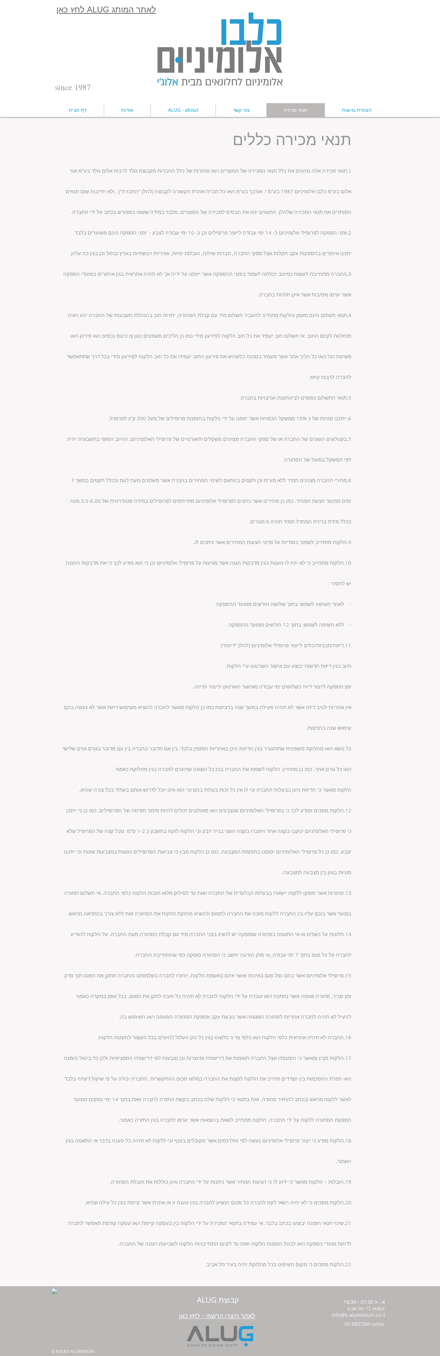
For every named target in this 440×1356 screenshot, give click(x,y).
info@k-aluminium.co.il (358, 1315)
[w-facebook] (54, 1291)
